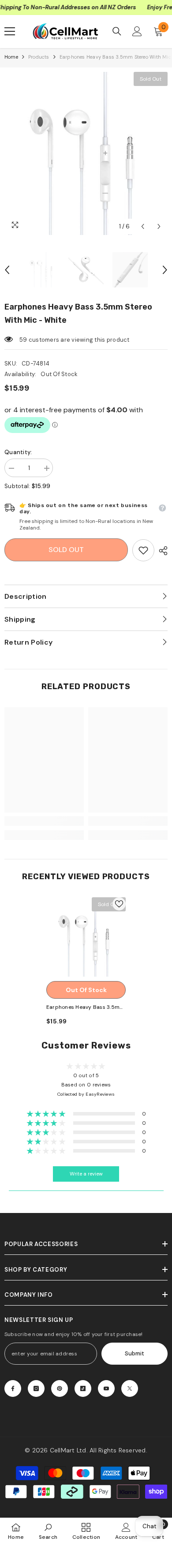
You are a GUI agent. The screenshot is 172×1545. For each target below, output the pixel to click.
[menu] (9, 31)
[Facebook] (12, 1388)
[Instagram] (36, 1388)
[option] (86, 153)
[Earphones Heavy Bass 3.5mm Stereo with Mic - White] (86, 937)
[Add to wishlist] (119, 904)
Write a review (86, 1174)
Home (11, 57)
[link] (143, 550)
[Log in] (137, 31)
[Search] (117, 31)
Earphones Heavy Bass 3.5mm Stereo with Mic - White (85, 1008)
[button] (142, 226)
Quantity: (18, 452)
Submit (134, 1353)
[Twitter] (129, 1388)
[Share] (161, 550)
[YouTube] (106, 1388)
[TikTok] (83, 1388)
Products (38, 57)
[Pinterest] (59, 1388)
